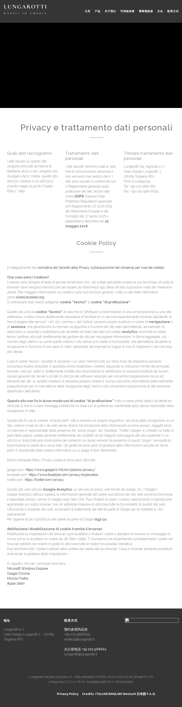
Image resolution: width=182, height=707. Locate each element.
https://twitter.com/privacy (44, 480)
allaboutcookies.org (30, 297)
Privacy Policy (67, 694)
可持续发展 (127, 11)
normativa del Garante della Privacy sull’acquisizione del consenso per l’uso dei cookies (101, 267)
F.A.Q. (151, 694)
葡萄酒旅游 (146, 11)
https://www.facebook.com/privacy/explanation (63, 475)
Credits (88, 694)
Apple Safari (16, 583)
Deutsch (129, 694)
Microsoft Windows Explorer (27, 568)
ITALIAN (101, 694)
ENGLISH (115, 694)
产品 (97, 11)
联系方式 (173, 11)
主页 (88, 11)
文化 (160, 11)
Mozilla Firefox (17, 578)
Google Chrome (18, 573)
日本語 (141, 694)
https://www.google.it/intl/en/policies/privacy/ (61, 470)
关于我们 (110, 11)
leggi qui (100, 519)
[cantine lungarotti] (25, 9)
